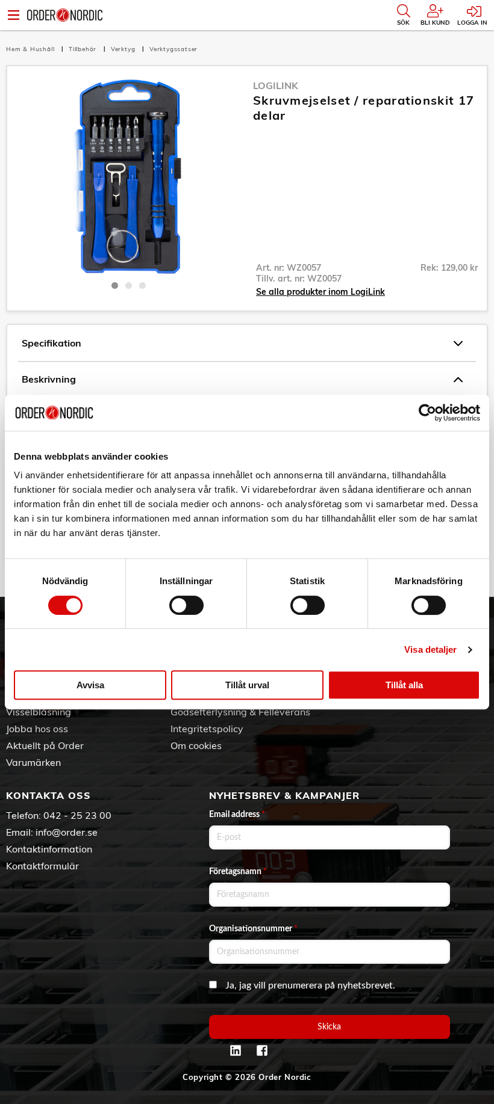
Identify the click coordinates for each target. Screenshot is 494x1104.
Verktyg (124, 49)
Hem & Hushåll (31, 49)
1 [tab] (115, 285)
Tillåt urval (247, 685)
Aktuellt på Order (45, 745)
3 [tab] (142, 285)
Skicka (329, 1027)
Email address (237, 814)
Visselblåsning (38, 712)
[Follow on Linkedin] (235, 1050)
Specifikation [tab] (51, 343)
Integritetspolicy (206, 729)
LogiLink (275, 85)
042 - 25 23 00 (77, 815)
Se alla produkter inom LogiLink (320, 291)
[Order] (64, 15)
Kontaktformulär (42, 866)
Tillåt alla (404, 685)
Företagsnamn (238, 872)
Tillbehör (84, 49)
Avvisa (90, 685)
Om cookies (196, 745)
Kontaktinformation (49, 849)
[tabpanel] (128, 176)
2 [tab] (129, 285)
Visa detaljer (430, 649)
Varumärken (33, 762)
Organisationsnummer (253, 929)
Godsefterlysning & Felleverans (240, 712)
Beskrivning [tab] (49, 379)
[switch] (186, 605)
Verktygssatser (173, 49)
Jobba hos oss (37, 729)
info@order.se (67, 832)
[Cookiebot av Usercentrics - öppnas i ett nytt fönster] (427, 413)
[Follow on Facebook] (262, 1050)
